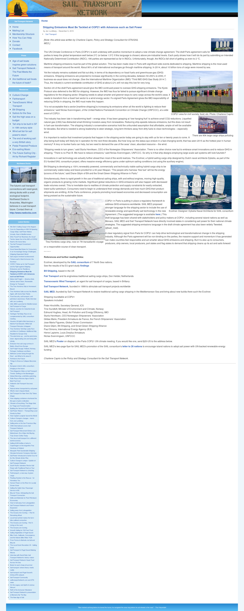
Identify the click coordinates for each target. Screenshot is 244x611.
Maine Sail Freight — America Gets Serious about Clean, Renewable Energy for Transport (22, 281)
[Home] (74, 16)
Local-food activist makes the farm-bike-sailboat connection (22, 519)
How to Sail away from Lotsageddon (22, 503)
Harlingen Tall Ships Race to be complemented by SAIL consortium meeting (22, 316)
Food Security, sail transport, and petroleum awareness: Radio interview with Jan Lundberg (23, 298)
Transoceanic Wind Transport (60, 281)
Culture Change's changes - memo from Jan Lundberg (22, 419)
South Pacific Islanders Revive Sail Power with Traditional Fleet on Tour (22, 466)
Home (15, 26)
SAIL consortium (80, 262)
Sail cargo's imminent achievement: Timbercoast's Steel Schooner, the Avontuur (22, 259)
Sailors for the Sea (21, 113)
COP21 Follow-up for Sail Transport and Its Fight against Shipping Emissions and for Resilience (22, 266)
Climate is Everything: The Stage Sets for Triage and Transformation (23, 404)
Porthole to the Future (17, 358)
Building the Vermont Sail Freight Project (23, 408)
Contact (16, 45)
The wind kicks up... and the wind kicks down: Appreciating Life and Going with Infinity (23, 338)
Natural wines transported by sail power (23, 388)
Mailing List (18, 30)
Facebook (17, 48)
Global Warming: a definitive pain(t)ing (23, 376)
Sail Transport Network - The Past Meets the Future (24, 71)
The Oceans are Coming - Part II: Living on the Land (21, 524)
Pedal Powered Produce (24, 145)
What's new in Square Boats (19, 391)
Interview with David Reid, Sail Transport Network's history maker (22, 556)
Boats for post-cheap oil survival (21, 565)
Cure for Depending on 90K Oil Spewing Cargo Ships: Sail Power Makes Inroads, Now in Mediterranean (23, 231)
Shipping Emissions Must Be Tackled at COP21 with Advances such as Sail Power (22, 274)
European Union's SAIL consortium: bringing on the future (22, 367)
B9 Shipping (18, 109)
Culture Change (20, 95)
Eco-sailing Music (21, 149)
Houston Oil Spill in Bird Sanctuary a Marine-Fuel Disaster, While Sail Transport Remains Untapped (22, 323)
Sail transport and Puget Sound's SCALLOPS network (21, 573)
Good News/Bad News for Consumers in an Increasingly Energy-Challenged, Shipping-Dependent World (23, 251)
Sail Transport (51, 34)
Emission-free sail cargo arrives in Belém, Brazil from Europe (21, 344)
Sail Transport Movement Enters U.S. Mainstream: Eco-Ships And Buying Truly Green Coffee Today (23, 433)
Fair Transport (51, 276)
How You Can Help (22, 37)
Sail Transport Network (56, 286)
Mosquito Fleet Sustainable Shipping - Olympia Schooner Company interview (23, 451)
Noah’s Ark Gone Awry (18, 241)
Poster (60, 341)
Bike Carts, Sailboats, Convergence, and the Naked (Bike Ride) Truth (22, 536)
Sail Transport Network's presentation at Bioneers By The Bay (23, 593)
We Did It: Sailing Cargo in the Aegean (23, 226)
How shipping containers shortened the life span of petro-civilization (23, 399)
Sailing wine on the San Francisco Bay (23, 423)
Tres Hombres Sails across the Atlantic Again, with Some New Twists (23, 292)
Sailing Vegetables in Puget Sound (21, 532)
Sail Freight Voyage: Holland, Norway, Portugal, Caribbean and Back (23, 349)
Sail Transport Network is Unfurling (22, 470)
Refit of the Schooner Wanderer (21, 590)
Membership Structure (23, 34)
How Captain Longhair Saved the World (23, 415)
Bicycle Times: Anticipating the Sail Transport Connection (22, 494)
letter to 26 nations (132, 346)
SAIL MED (49, 291)
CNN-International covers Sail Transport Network (20, 427)
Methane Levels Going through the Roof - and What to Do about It (22, 354)
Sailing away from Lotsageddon (20, 510)
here (158, 214)
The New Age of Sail (17, 597)
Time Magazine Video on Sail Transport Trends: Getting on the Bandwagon (23, 372)
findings (84, 265)
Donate (16, 41)
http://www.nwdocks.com (23, 212)
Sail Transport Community (19, 577)
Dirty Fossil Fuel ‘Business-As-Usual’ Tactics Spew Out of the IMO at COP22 (23, 238)
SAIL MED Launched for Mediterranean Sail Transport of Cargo (23, 305)
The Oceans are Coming (18, 527)
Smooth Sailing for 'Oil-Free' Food (21, 530)
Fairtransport (18, 98)
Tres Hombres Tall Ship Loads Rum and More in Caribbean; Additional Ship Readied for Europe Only (23, 331)
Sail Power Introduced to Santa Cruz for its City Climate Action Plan (23, 456)
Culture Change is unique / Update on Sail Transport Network (23, 461)
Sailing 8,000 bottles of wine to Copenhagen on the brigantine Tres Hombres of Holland (22, 445)
